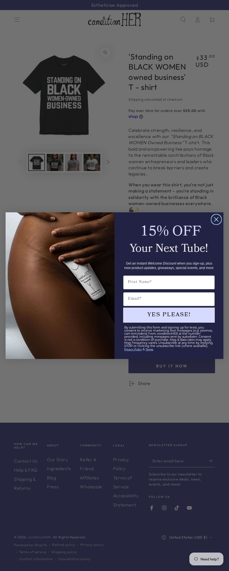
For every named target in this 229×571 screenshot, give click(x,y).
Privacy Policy (133, 349)
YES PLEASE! (169, 315)
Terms (149, 349)
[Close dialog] (216, 219)
